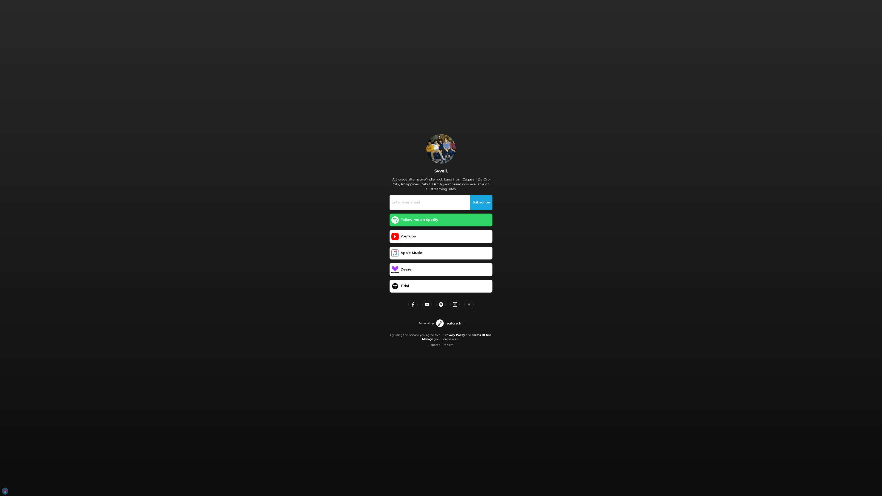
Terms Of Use (481, 335)
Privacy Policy (454, 335)
